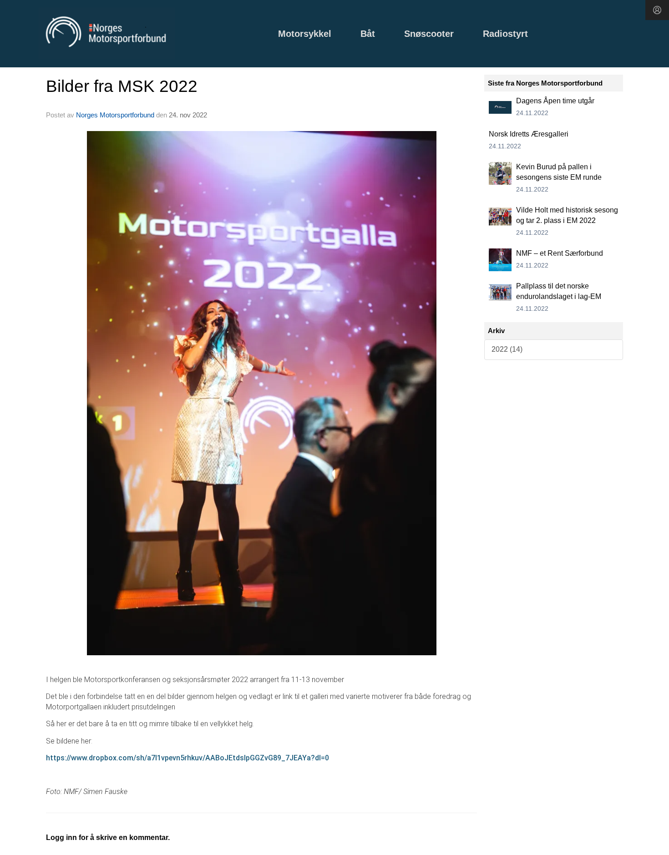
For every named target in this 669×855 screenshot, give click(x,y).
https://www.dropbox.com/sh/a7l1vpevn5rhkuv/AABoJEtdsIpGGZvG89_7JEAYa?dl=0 (187, 758)
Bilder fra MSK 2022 (122, 86)
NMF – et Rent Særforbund (559, 253)
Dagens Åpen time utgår (555, 101)
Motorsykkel (304, 34)
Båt (367, 34)
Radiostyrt (505, 34)
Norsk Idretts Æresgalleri (528, 134)
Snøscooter (429, 34)
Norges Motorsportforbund (115, 115)
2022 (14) (507, 349)
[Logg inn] (657, 10)
